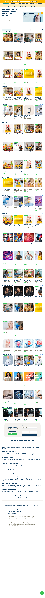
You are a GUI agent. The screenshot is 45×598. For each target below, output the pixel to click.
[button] (31, 432)
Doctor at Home (31, 479)
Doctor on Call (24, 479)
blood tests (22, 485)
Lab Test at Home (6, 446)
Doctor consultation (18, 491)
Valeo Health (25, 516)
